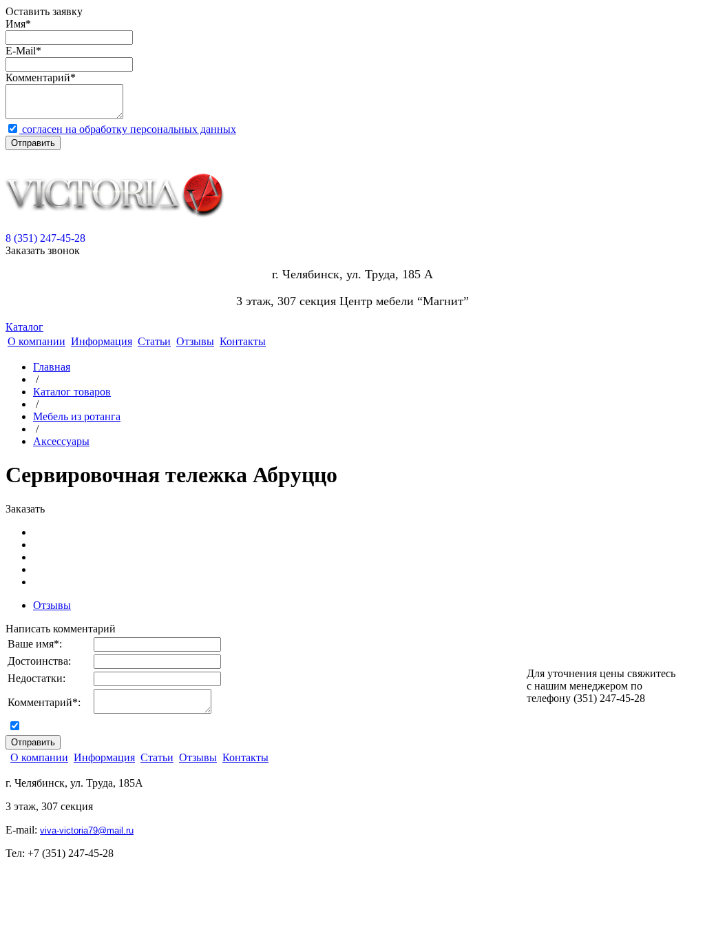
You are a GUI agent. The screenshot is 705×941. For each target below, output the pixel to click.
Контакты (243, 341)
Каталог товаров (72, 391)
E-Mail (21, 50)
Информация (101, 341)
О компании (36, 341)
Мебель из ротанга (76, 416)
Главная (51, 367)
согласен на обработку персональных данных (127, 129)
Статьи (154, 341)
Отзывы (195, 341)
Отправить (33, 143)
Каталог (24, 327)
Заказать (25, 509)
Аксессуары (61, 441)
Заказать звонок (43, 250)
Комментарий (38, 77)
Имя (15, 24)
